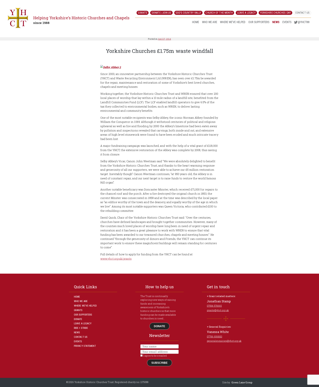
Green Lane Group (241, 382)
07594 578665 (214, 305)
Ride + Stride (81, 327)
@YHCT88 (304, 22)
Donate (78, 319)
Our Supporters (258, 22)
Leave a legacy (246, 12)
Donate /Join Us (161, 12)
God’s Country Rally (188, 12)
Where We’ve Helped (232, 22)
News (275, 22)
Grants (142, 12)
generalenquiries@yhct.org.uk (224, 340)
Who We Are (209, 22)
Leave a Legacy (82, 323)
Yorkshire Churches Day (275, 12)
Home (195, 22)
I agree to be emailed (155, 355)
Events (287, 22)
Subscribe (159, 362)
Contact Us (302, 12)
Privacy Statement (85, 345)
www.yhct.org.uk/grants (116, 258)
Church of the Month (219, 12)
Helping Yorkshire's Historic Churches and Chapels (81, 17)
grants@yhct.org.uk (218, 310)
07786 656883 (214, 336)
